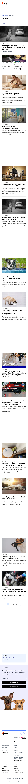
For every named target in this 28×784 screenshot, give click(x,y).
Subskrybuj (13, 682)
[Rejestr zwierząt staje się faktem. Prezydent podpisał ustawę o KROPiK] (14, 585)
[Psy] (4, 3)
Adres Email (6, 678)
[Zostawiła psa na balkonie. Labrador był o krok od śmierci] (14, 492)
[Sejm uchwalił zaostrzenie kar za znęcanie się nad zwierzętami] (20, 64)
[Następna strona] (19, 604)
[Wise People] (14, 781)
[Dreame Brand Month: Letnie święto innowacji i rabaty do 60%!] (14, 180)
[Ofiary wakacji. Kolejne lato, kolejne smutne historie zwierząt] (14, 213)
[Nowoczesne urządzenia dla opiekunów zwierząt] (14, 89)
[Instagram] (20, 733)
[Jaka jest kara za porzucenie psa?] (8, 64)
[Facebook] (24, 733)
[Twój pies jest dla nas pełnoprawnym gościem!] (14, 121)
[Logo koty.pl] (23, 738)
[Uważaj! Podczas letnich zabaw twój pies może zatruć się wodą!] (14, 272)
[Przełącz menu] (24, 3)
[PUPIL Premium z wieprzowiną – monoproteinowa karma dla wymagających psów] (14, 307)
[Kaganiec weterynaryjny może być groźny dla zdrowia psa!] (14, 552)
